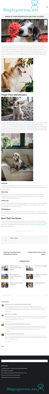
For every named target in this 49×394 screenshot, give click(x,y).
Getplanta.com (30, 126)
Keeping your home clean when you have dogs (40, 275)
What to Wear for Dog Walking (40, 266)
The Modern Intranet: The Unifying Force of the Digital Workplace (15, 267)
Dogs (3, 20)
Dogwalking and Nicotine (39, 283)
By (24, 231)
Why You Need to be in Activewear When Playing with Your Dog (16, 276)
